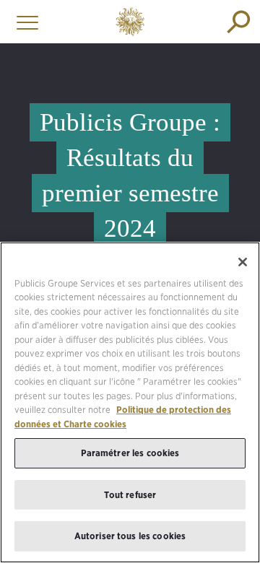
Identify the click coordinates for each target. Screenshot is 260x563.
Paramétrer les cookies (130, 453)
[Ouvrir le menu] (24, 22)
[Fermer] (243, 262)
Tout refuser (130, 494)
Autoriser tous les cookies (130, 536)
